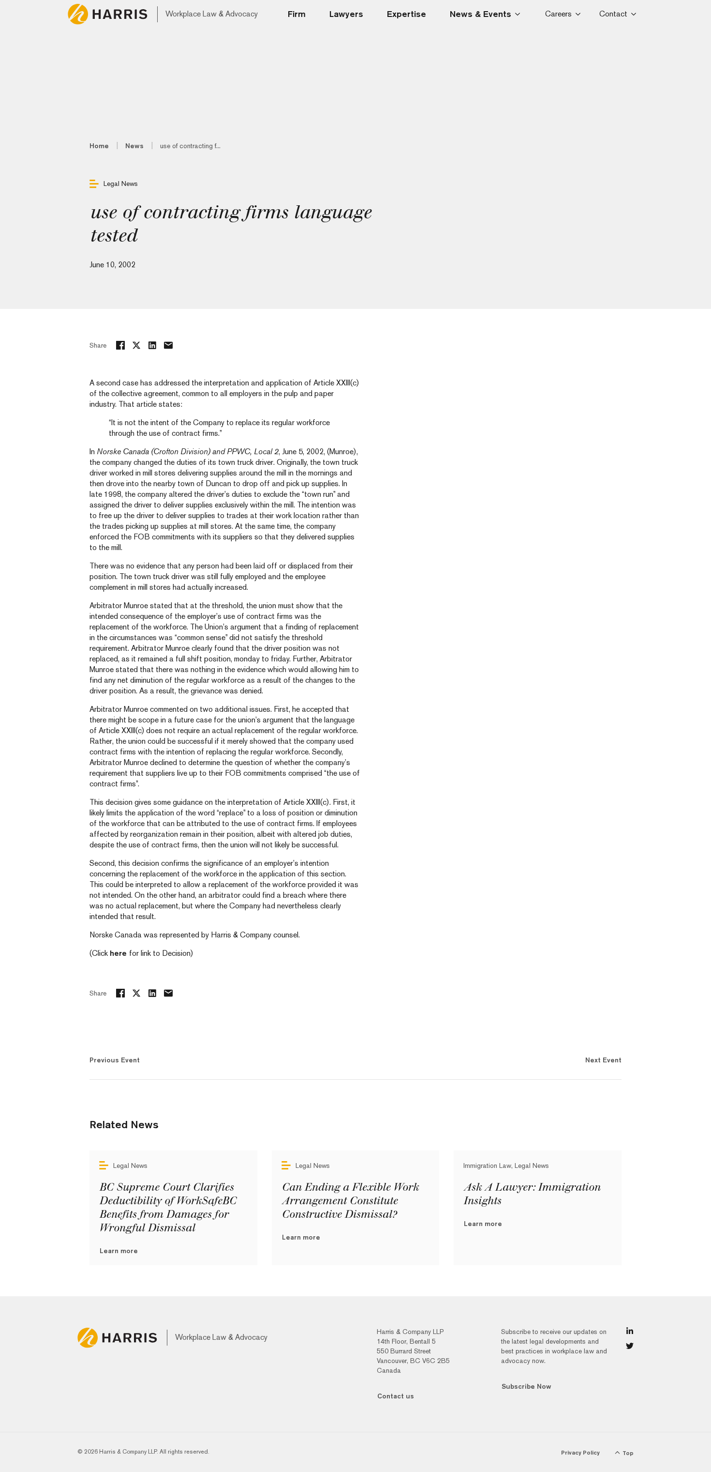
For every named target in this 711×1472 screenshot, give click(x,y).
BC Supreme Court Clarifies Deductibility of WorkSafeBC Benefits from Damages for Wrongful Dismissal (167, 1207)
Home (99, 146)
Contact (613, 13)
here (119, 953)
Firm (297, 14)
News (134, 146)
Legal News (121, 183)
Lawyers (346, 14)
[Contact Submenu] (635, 14)
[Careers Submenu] (580, 14)
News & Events (480, 14)
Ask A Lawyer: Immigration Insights (531, 1194)
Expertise (406, 14)
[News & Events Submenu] (520, 14)
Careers (558, 13)
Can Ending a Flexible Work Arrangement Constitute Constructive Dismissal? (349, 1201)
